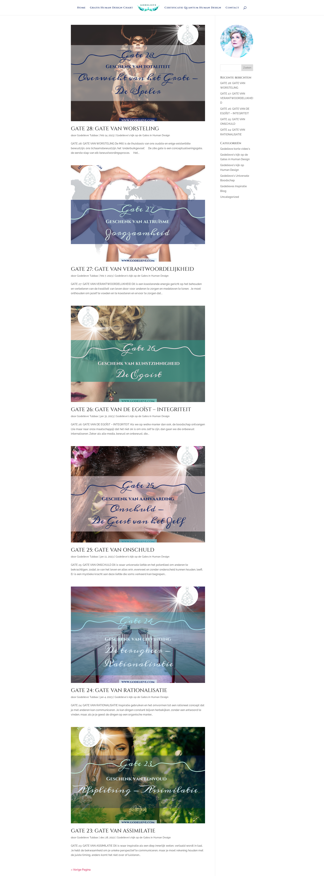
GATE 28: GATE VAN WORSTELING (115, 128)
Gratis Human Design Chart (111, 8)
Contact (232, 8)
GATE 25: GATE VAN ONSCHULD (112, 550)
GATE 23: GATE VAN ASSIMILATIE (113, 830)
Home (81, 8)
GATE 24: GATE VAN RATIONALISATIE (119, 690)
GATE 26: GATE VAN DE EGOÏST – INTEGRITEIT (131, 409)
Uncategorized (229, 196)
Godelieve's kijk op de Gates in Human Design (143, 135)
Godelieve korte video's (235, 148)
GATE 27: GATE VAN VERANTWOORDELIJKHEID (132, 269)
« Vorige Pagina (81, 869)
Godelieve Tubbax (87, 135)
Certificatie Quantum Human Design (193, 8)
